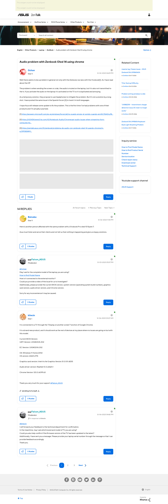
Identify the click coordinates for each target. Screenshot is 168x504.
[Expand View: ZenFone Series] (47, 22)
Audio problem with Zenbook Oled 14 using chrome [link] (74, 50)
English (20, 50)
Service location (128, 156)
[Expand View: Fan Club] (95, 22)
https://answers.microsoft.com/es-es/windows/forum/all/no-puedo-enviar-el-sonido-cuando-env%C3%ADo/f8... (67, 114)
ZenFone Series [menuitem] (40, 22)
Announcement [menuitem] (23, 22)
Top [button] (21, 498)
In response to (38, 418)
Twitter (86, 477)
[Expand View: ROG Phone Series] (66, 22)
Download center (129, 163)
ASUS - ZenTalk (29, 15)
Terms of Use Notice (25, 490)
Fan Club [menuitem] (90, 22)
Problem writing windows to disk (133, 94)
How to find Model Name (30, 275)
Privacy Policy (41, 490)
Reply (108, 197)
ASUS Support (127, 187)
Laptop (41, 50)
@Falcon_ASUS (56, 383)
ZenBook (50, 50)
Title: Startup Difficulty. (130, 83)
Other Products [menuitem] (76, 22)
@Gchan (23, 269)
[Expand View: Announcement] (31, 22)
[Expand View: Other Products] (83, 22)
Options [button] (146, 50)
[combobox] (93, 35)
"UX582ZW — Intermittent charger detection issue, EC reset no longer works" (134, 108)
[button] (23, 197)
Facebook (66, 477)
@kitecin (23, 424)
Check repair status (129, 160)
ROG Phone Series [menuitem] (58, 22)
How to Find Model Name (132, 147)
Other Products (30, 50)
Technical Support (129, 166)
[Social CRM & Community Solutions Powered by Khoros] (145, 499)
